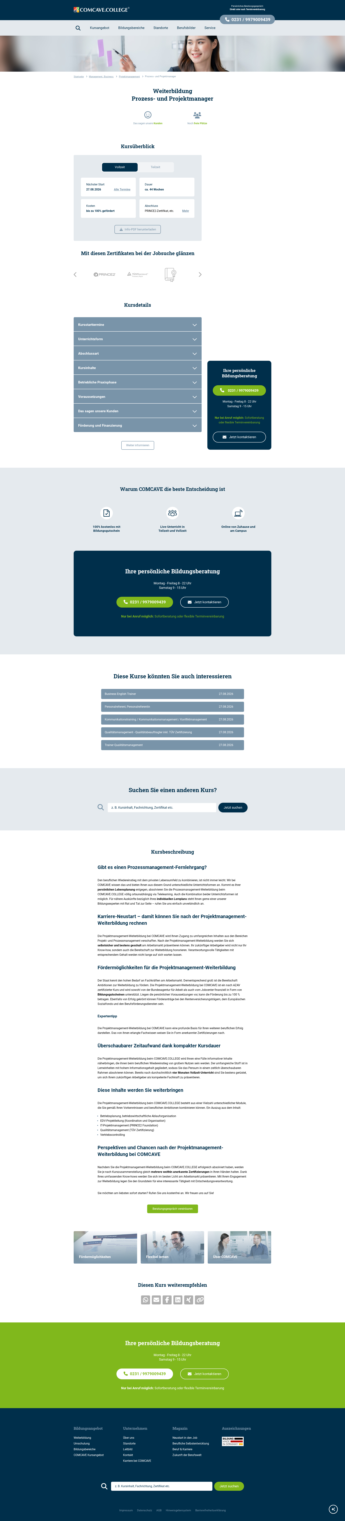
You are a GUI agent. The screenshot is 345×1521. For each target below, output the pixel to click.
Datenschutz (144, 1510)
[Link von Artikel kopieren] (199, 1299)
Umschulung (82, 1443)
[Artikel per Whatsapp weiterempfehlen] (145, 1299)
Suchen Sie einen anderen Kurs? (173, 790)
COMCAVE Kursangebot (89, 1455)
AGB (159, 1510)
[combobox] (162, 807)
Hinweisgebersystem (178, 1510)
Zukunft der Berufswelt (186, 1455)
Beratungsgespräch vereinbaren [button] (173, 1208)
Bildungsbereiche (84, 1449)
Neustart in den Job (184, 1437)
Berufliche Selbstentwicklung (190, 1443)
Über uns (128, 1437)
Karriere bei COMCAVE (137, 1460)
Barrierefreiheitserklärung (210, 1510)
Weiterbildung (82, 1437)
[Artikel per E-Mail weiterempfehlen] (156, 1299)
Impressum (126, 1510)
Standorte (129, 1443)
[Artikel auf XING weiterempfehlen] (188, 1299)
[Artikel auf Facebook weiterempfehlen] (167, 1299)
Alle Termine (122, 189)
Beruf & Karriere (182, 1449)
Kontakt (128, 1455)
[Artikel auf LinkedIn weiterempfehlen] (177, 1299)
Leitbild (127, 1449)
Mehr (185, 211)
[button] (247, 19)
